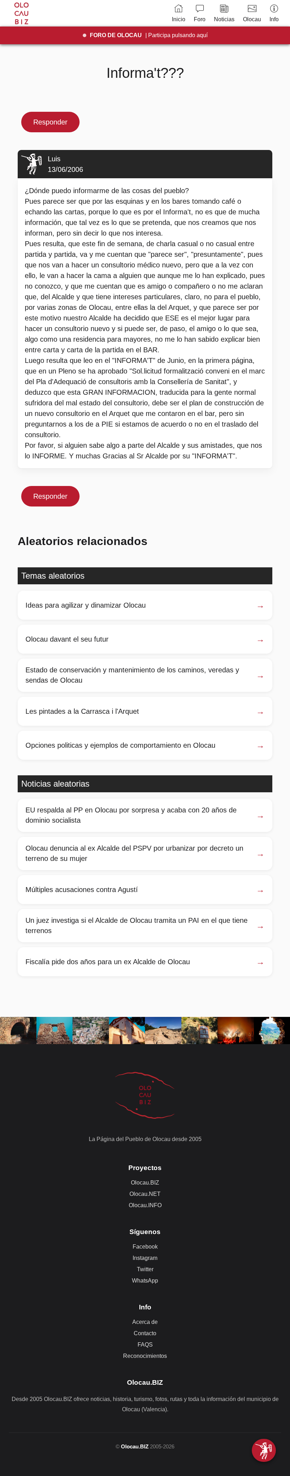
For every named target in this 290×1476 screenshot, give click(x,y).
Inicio (178, 19)
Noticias (224, 19)
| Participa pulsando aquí (149, 35)
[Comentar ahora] (264, 1450)
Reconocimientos (145, 1356)
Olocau (252, 19)
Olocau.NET (145, 1194)
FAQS (145, 1345)
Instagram (145, 1258)
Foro (199, 19)
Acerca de (145, 1322)
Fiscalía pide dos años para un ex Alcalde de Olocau (107, 962)
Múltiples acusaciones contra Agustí (81, 889)
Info (274, 19)
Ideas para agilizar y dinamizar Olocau (85, 605)
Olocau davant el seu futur (67, 639)
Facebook (145, 1247)
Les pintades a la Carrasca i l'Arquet (82, 711)
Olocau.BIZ (145, 1183)
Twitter (145, 1269)
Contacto (145, 1333)
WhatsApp (145, 1281)
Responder (50, 122)
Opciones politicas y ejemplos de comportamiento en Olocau (120, 745)
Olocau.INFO (145, 1205)
